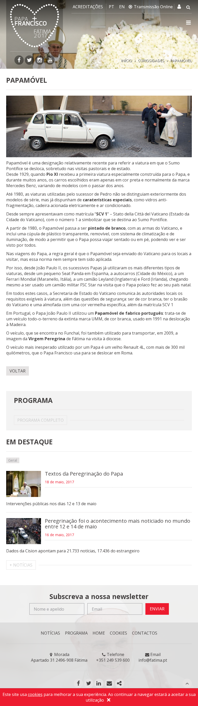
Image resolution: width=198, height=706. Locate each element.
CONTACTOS (144, 633)
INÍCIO (126, 60)
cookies (35, 694)
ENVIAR (157, 609)
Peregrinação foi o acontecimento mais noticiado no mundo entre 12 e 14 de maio (117, 523)
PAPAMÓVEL (181, 60)
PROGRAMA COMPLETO (40, 420)
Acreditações (88, 7)
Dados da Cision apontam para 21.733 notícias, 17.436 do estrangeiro (72, 551)
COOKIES (118, 633)
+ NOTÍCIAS (21, 565)
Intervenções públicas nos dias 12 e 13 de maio (51, 503)
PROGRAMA (76, 633)
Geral (12, 460)
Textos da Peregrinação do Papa (84, 473)
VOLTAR (18, 371)
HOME (99, 633)
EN (122, 7)
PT (111, 7)
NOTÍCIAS (50, 633)
